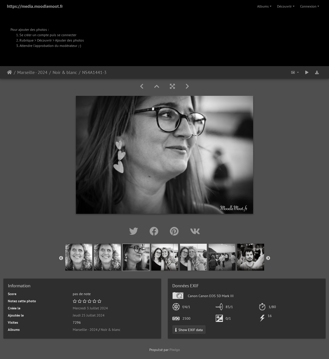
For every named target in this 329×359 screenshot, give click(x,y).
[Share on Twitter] (135, 231)
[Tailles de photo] (295, 72)
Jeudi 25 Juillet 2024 (89, 315)
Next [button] (268, 258)
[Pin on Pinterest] (175, 231)
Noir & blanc (65, 72)
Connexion (308, 6)
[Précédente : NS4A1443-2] (142, 86)
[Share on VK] (195, 231)
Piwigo (174, 349)
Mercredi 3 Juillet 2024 (90, 308)
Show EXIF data (190, 330)
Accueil (9, 72)
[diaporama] (307, 72)
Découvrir (284, 6)
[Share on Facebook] (155, 231)
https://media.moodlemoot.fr (35, 6)
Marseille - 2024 (32, 72)
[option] (78, 257)
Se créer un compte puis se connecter (47, 35)
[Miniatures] (156, 86)
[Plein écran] (172, 86)
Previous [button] (61, 258)
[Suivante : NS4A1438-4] (187, 86)
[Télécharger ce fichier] (317, 72)
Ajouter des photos (69, 40)
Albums (263, 6)
